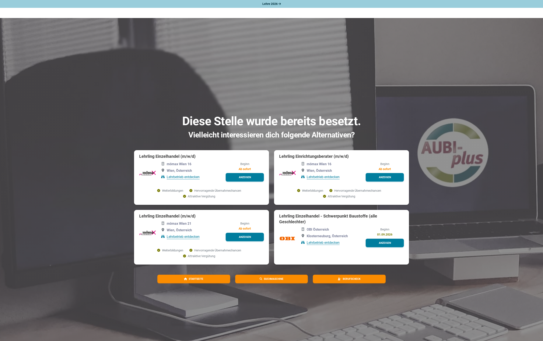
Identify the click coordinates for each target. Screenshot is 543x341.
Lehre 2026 (270, 4)
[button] (245, 177)
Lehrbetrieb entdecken (183, 177)
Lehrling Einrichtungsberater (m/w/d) (314, 156)
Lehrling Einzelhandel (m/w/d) (167, 156)
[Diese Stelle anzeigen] (147, 173)
